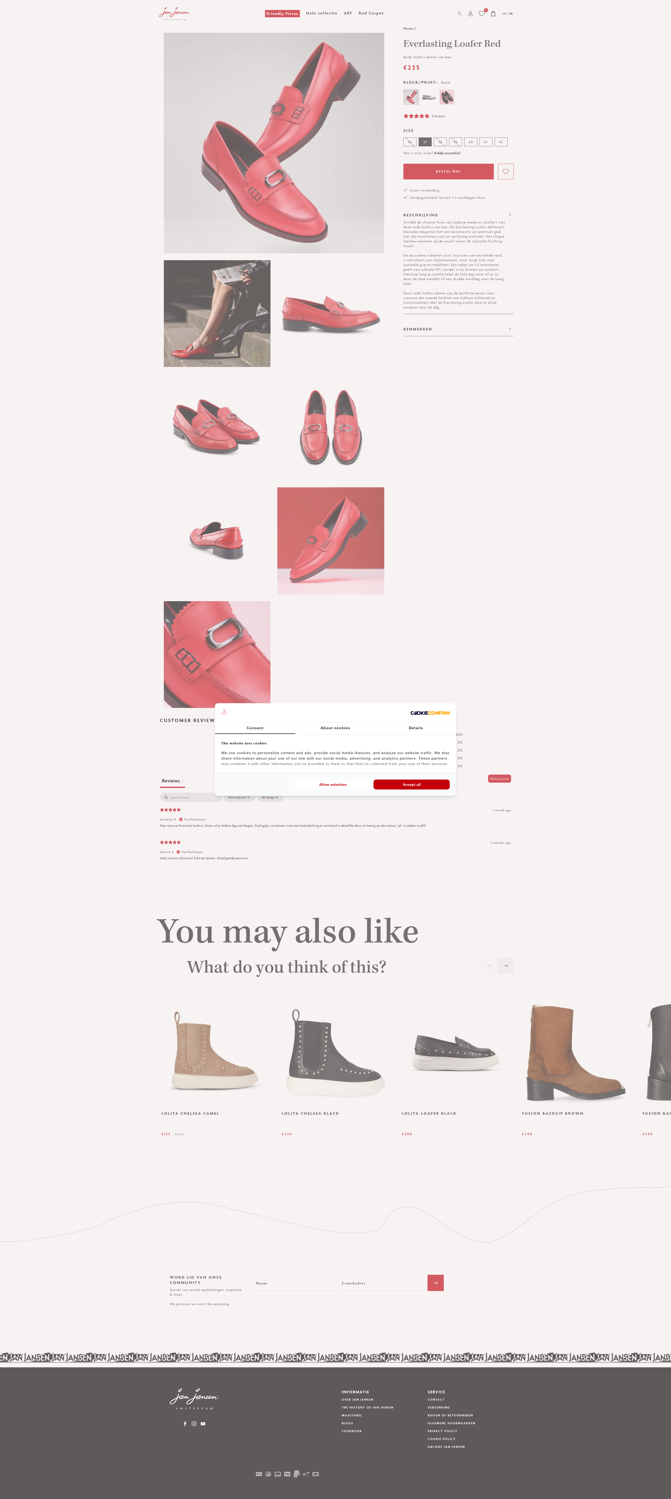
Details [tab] (416, 728)
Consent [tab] (255, 728)
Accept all (412, 784)
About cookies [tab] (335, 728)
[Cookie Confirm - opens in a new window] (430, 712)
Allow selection (333, 784)
